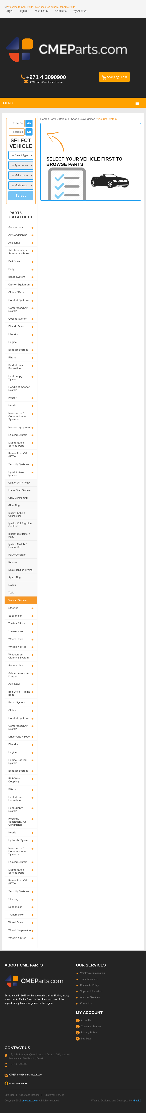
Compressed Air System (18, 309)
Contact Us (86, 1003)
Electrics (13, 334)
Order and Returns (29, 1094)
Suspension (15, 615)
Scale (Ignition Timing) (20, 569)
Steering (13, 607)
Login (9, 11)
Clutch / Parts (16, 292)
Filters (12, 357)
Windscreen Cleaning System (18, 656)
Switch (12, 585)
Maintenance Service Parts (16, 444)
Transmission (16, 631)
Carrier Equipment (19, 284)
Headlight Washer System (19, 388)
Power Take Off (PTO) (17, 455)
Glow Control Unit (18, 497)
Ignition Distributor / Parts (19, 535)
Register (23, 11)
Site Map (86, 1038)
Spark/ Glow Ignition (83, 118)
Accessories (15, 227)
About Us (86, 1020)
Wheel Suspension (19, 930)
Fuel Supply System (15, 378)
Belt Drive (14, 261)
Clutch (12, 710)
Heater (12, 397)
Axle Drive (14, 242)
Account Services (90, 997)
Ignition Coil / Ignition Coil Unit (20, 525)
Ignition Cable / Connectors (16, 514)
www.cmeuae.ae (18, 1083)
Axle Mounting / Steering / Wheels (19, 252)
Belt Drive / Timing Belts (19, 693)
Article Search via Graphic (18, 675)
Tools (11, 592)
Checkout (61, 11)
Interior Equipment (19, 427)
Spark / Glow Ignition (16, 473)
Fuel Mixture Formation (15, 367)
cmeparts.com (30, 1100)
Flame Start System (19, 490)
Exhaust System (18, 349)
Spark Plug (14, 577)
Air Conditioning (17, 234)
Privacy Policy (89, 1032)
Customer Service (91, 1026)
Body (11, 268)
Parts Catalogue (59, 118)
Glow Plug (14, 505)
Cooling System (17, 318)
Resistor (12, 562)
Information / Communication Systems (17, 416)
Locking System (17, 434)
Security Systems (18, 464)
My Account (80, 11)
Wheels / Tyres (17, 646)
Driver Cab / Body (19, 736)
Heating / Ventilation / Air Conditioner (17, 821)
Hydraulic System (18, 840)
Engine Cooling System (17, 761)
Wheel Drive (15, 638)
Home (44, 118)
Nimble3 (137, 1100)
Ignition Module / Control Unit (17, 546)
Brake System (16, 276)
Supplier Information (91, 991)
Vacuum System (17, 600)
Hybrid (12, 405)
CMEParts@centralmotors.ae (46, 82)
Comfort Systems (18, 300)
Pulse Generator (17, 554)
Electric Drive (16, 326)
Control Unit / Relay (19, 482)
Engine (12, 341)
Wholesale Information (92, 973)
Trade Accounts (89, 979)
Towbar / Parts (17, 623)
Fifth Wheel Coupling (15, 780)
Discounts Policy (89, 985)
